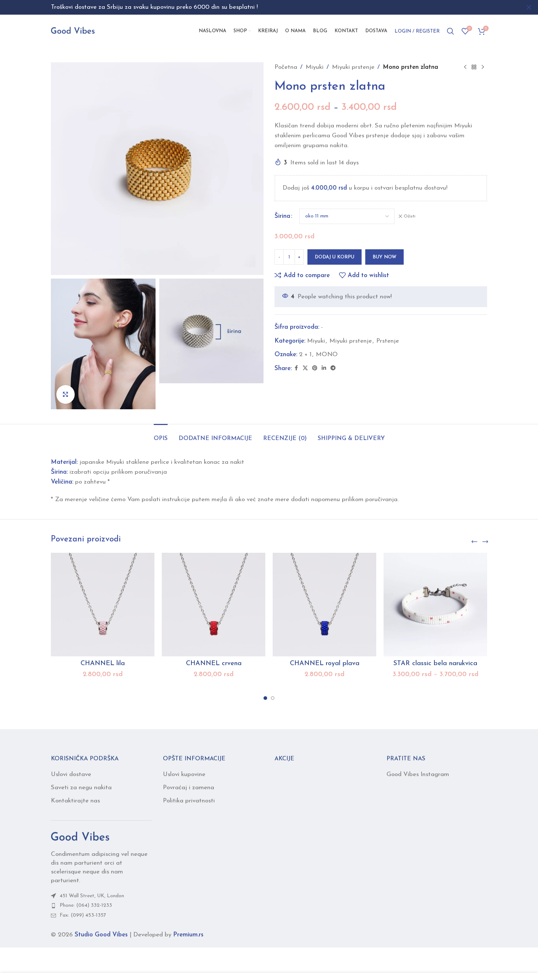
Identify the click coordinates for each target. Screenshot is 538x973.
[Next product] (482, 67)
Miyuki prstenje (353, 67)
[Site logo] (73, 30)
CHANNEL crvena (214, 663)
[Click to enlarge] (65, 394)
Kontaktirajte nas (75, 801)
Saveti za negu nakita (81, 787)
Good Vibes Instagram (417, 774)
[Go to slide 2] (272, 698)
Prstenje (387, 341)
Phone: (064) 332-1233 (86, 905)
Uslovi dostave (71, 774)
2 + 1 (305, 354)
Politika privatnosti (189, 801)
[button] (474, 542)
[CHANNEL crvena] (213, 604)
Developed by (168, 935)
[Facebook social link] (296, 368)
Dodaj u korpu (334, 257)
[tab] (161, 435)
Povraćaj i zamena (188, 787)
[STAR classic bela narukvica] (435, 604)
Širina (282, 216)
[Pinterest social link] (315, 368)
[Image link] (80, 837)
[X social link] (305, 368)
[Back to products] (474, 67)
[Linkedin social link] (324, 368)
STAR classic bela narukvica (435, 663)
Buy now (384, 257)
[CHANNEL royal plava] (324, 604)
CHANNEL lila (103, 663)
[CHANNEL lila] (102, 604)
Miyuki (315, 67)
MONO (327, 354)
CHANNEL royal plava (324, 663)
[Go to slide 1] (265, 698)
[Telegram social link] (333, 368)
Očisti (409, 216)
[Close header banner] (529, 7)
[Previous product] (465, 67)
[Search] (450, 31)
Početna (285, 67)
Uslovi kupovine (184, 774)
